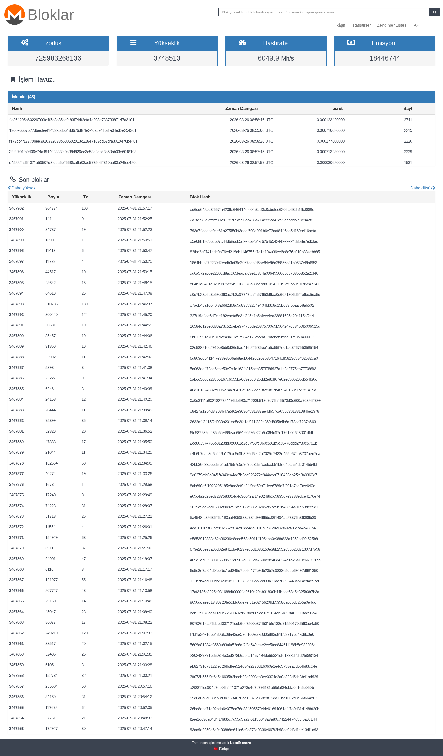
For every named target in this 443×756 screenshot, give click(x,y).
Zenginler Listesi (392, 25)
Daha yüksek (23, 188)
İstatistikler (361, 25)
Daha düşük (420, 188)
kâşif (341, 25)
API (417, 25)
